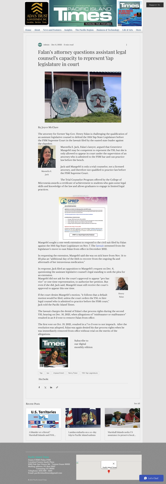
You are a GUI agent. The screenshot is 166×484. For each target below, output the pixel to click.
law (48, 373)
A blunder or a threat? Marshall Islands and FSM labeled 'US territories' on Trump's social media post (41, 433)
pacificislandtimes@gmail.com (48, 473)
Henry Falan (73, 373)
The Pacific (43, 379)
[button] (155, 4)
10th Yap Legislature (90, 373)
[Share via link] (57, 387)
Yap (41, 373)
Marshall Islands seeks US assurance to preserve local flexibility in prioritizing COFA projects (122, 433)
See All (137, 403)
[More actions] (126, 44)
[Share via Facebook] (39, 387)
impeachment (58, 373)
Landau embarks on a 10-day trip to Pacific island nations (82, 433)
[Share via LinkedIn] (51, 387)
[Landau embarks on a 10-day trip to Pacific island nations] (83, 418)
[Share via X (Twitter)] (45, 387)
